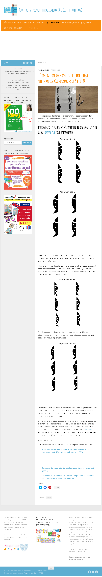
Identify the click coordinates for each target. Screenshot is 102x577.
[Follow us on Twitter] (27, 63)
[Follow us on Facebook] (24, 63)
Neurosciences (29, 22)
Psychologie (40, 22)
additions (89, 429)
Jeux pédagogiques (53, 22)
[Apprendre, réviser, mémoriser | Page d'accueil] (10, 10)
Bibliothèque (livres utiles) (13, 28)
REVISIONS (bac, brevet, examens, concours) (77, 22)
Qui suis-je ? (32, 28)
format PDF (49, 132)
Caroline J (45, 70)
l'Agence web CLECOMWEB (33, 573)
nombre (49, 498)
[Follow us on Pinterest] (30, 63)
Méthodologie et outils (12, 22)
